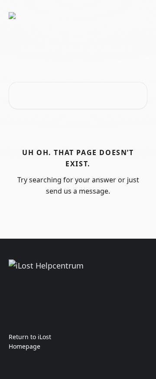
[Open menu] (139, 15)
